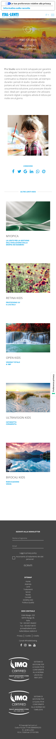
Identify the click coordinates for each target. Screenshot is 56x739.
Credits (36, 636)
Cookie (28, 636)
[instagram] (25, 645)
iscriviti (28, 565)
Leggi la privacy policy (28, 553)
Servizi (28, 592)
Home (28, 581)
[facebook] (21, 645)
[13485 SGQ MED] (19, 703)
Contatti (28, 597)
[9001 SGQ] (19, 669)
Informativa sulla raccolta (16, 8)
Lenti (28, 586)
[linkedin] (30, 645)
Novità (28, 594)
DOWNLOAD (28, 600)
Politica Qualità (28, 602)
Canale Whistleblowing (28, 640)
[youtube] (34, 645)
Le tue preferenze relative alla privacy (31, 3)
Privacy (20, 636)
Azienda (28, 584)
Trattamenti (28, 589)
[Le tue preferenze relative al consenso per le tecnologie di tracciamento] (53, 384)
